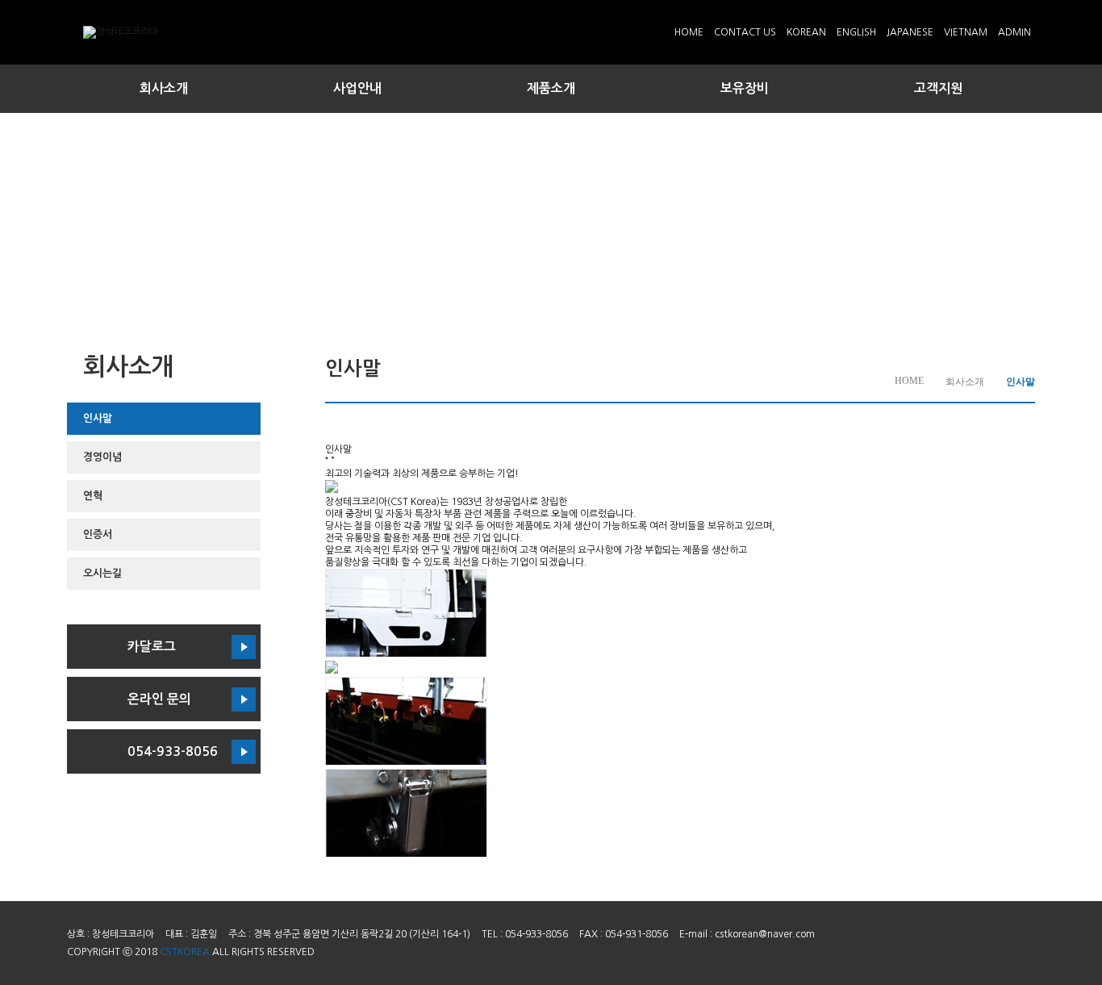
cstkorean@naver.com (765, 934)
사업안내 (357, 88)
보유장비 (744, 88)
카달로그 (151, 647)
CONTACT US (745, 32)
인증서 (97, 534)
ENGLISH (856, 32)
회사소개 (164, 88)
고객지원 (938, 88)
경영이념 (102, 457)
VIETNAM (965, 32)
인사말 (97, 418)
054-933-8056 (172, 751)
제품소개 (551, 88)
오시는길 (102, 573)
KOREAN (806, 32)
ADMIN (1014, 32)
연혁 (92, 495)
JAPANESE (910, 32)
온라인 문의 (159, 699)
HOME (688, 32)
